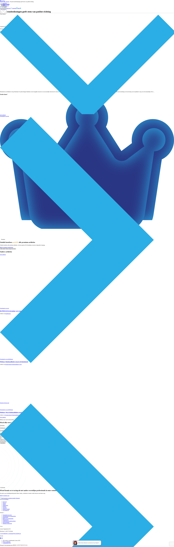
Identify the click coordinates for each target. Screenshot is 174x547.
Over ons (5, 3)
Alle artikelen (3, 115)
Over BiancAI (6, 5)
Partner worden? (6, 4)
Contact (3, 0)
